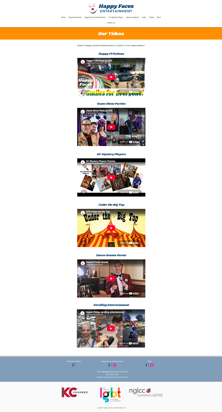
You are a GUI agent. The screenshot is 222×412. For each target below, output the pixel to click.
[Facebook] (73, 365)
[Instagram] (114, 365)
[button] (159, 17)
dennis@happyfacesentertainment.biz (112, 371)
